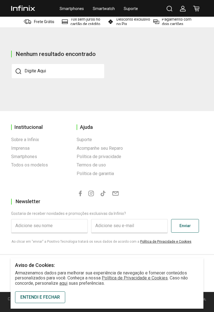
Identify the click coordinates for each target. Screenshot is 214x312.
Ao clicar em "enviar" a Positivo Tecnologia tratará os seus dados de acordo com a (101, 242)
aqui (63, 283)
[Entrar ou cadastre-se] (182, 8)
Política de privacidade (99, 156)
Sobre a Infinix (25, 139)
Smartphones (72, 8)
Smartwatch (104, 8)
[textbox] (58, 71)
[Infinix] (23, 8)
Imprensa (20, 148)
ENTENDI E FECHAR (40, 297)
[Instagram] (91, 194)
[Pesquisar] (169, 8)
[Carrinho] (196, 8)
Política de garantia (95, 173)
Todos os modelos (29, 165)
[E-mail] (115, 193)
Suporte (131, 8)
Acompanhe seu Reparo (100, 148)
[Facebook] (80, 194)
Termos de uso (91, 165)
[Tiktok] (103, 194)
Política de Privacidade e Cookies (165, 242)
